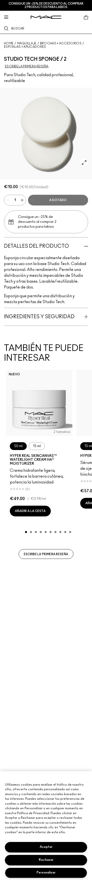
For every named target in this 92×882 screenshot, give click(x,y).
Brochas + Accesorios (60, 43)
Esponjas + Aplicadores (25, 46)
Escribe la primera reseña (46, 554)
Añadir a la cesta (30, 511)
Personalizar (46, 872)
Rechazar (46, 859)
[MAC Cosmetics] (46, 17)
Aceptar (46, 847)
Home (8, 43)
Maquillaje (27, 43)
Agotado (57, 200)
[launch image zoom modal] (84, 162)
